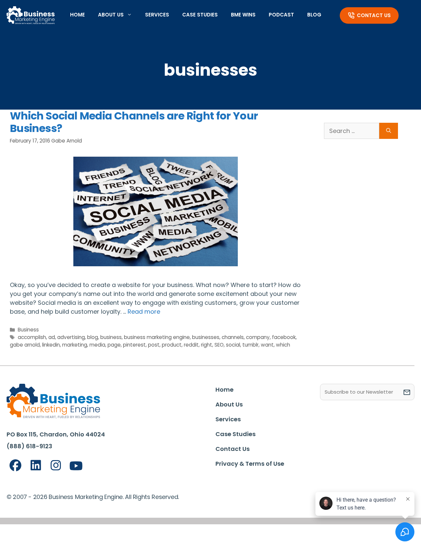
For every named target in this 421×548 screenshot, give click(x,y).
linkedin (51, 344)
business (111, 337)
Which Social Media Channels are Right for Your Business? (134, 122)
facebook (284, 337)
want (267, 344)
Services (157, 14)
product (172, 344)
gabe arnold (25, 344)
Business (28, 329)
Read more (144, 311)
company (258, 337)
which (283, 344)
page (114, 344)
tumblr (250, 344)
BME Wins (243, 14)
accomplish (32, 337)
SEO (219, 344)
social (233, 344)
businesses (205, 337)
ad (51, 337)
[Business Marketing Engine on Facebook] (15, 465)
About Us (111, 14)
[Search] (388, 131)
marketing (74, 344)
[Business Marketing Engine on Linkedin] (36, 465)
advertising (71, 337)
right (206, 344)
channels (233, 337)
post (154, 344)
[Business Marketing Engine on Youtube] (76, 466)
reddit (191, 344)
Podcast (281, 14)
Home (77, 14)
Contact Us (374, 15)
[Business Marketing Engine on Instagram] (56, 465)
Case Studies (200, 14)
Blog (314, 14)
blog (92, 337)
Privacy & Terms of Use (249, 463)
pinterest (134, 344)
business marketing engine (157, 337)
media (97, 344)
